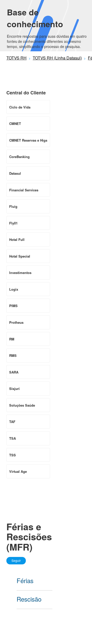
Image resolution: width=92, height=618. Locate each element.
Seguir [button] (16, 560)
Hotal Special (19, 256)
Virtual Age (18, 471)
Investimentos (20, 272)
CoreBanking (19, 156)
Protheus (16, 322)
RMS (13, 355)
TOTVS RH (16, 58)
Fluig (13, 206)
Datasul (15, 173)
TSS (12, 455)
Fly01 (13, 223)
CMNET (15, 123)
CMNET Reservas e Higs (28, 140)
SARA (13, 372)
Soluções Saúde (22, 405)
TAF (12, 421)
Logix (13, 289)
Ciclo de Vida (19, 107)
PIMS (13, 305)
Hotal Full (17, 239)
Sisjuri (14, 388)
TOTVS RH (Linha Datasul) (57, 58)
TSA (12, 438)
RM (11, 339)
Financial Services (23, 190)
